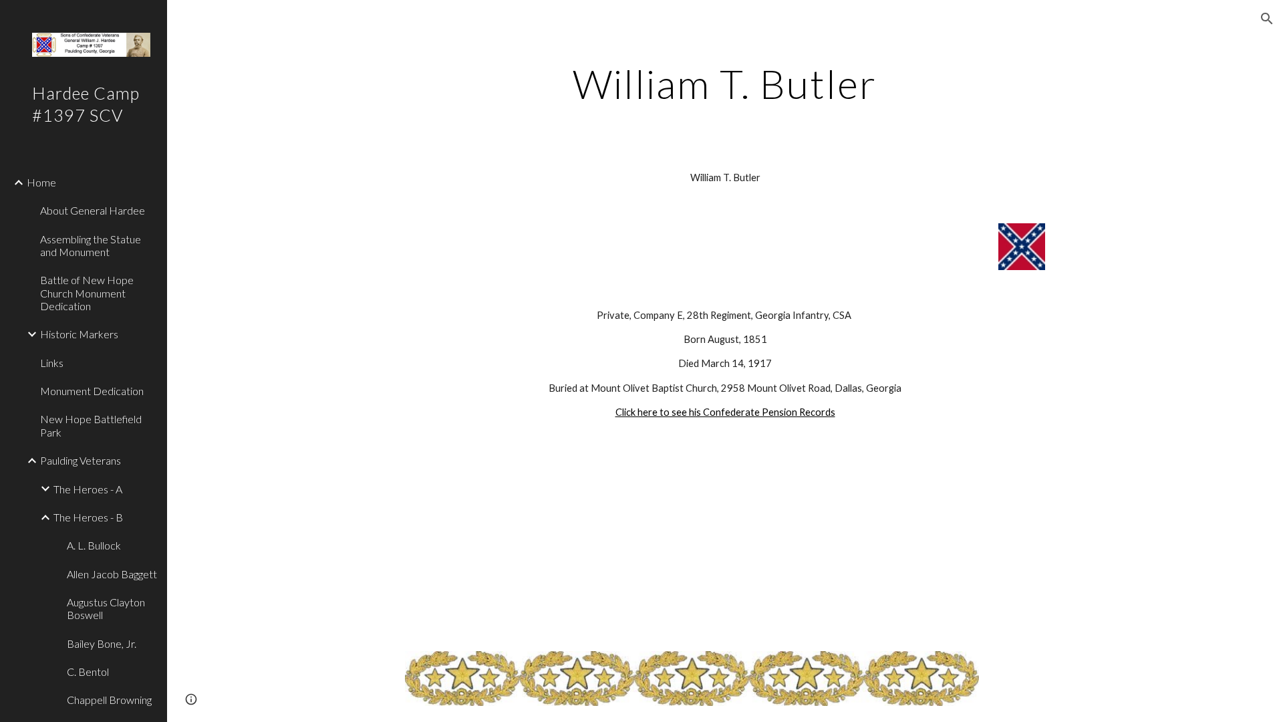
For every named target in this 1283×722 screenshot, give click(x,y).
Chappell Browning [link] (109, 699)
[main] (725, 83)
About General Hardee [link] (92, 210)
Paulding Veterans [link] (80, 460)
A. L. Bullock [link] (94, 545)
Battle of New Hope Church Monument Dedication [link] (87, 292)
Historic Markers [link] (79, 334)
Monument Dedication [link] (92, 390)
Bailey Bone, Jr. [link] (101, 643)
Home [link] (41, 182)
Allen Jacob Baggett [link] (112, 574)
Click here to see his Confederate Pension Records (725, 412)
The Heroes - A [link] (87, 489)
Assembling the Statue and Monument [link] (90, 245)
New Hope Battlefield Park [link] (91, 425)
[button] (1267, 19)
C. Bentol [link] (88, 671)
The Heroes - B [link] (88, 517)
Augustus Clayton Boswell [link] (106, 608)
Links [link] (51, 362)
